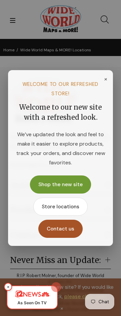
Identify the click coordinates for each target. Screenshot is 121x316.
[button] (32, 297)
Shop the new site (60, 184)
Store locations (60, 206)
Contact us (60, 228)
